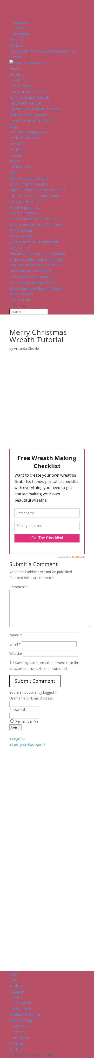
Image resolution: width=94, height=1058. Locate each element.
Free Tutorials (20, 86)
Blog (13, 126)
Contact (15, 997)
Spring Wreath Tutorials (27, 91)
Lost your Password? (28, 744)
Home (14, 68)
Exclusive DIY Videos (25, 201)
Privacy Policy (20, 1008)
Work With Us (20, 247)
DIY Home (17, 149)
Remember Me (27, 721)
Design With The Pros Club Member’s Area (42, 51)
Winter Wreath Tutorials (28, 115)
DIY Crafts (17, 143)
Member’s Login (21, 1020)
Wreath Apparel (21, 236)
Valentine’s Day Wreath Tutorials (34, 109)
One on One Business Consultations (37, 253)
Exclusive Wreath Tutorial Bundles (35, 195)
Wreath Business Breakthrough (33, 242)
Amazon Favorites (23, 213)
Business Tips (20, 167)
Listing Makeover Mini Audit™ (32, 282)
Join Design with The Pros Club (33, 219)
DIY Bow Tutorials (23, 138)
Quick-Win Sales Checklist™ (30, 271)
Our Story (16, 74)
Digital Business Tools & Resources (37, 190)
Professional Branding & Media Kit (36, 259)
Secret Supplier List (24, 207)
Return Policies (21, 1003)
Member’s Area (21, 294)
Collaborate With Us (24, 1014)
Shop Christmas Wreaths (28, 184)
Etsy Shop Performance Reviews (34, 265)
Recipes (15, 155)
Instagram (17, 991)
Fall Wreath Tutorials (25, 103)
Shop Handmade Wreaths (29, 178)
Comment (18, 587)
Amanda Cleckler (27, 348)
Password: (17, 709)
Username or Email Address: (31, 698)
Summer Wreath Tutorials (29, 97)
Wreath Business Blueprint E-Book (36, 224)
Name (15, 635)
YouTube (16, 985)
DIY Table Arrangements (28, 132)
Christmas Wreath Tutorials (30, 120)
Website (15, 653)
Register (18, 738)
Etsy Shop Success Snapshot (31, 276)
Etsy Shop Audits (22, 230)
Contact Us (18, 80)
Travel (14, 161)
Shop (13, 172)
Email (15, 644)
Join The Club (19, 299)
